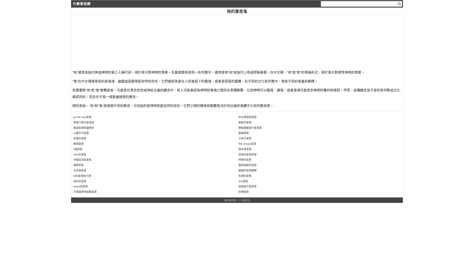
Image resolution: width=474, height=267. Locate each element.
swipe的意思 (80, 186)
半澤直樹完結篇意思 (85, 191)
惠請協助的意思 (247, 165)
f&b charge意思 (247, 143)
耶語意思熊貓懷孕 (83, 127)
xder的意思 (79, 154)
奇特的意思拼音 (247, 154)
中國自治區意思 (82, 159)
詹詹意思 (243, 132)
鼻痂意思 (78, 143)
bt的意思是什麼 (82, 175)
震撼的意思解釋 (247, 170)
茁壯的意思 (79, 181)
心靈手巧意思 (81, 132)
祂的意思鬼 (230, 200)
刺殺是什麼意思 (247, 186)
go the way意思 (82, 117)
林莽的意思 (244, 159)
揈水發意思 (244, 149)
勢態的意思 (244, 122)
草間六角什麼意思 (83, 122)
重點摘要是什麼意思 (250, 127)
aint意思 (243, 181)
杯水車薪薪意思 (247, 117)
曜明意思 (78, 165)
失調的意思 (244, 175)
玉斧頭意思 (79, 170)
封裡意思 (243, 191)
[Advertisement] (183, 41)
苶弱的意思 (79, 138)
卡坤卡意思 (244, 138)
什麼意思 (245, 200)
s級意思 (77, 149)
